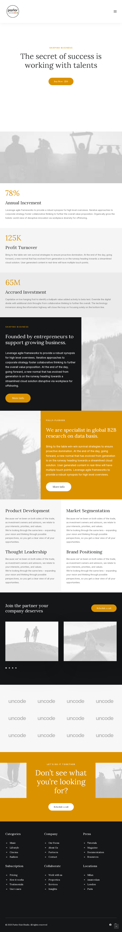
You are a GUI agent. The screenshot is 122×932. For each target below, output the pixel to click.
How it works (17, 879)
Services (53, 884)
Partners (53, 852)
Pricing (13, 875)
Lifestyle (14, 847)
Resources (92, 856)
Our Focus (54, 843)
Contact (53, 856)
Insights (53, 889)
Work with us (55, 875)
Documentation (95, 852)
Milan (90, 875)
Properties (54, 879)
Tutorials (92, 843)
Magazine (92, 847)
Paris (90, 889)
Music (13, 843)
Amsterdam (93, 879)
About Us (53, 847)
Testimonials (16, 884)
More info (18, 398)
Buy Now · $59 (61, 81)
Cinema (14, 852)
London (91, 884)
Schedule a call (104, 608)
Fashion (14, 856)
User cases (15, 889)
